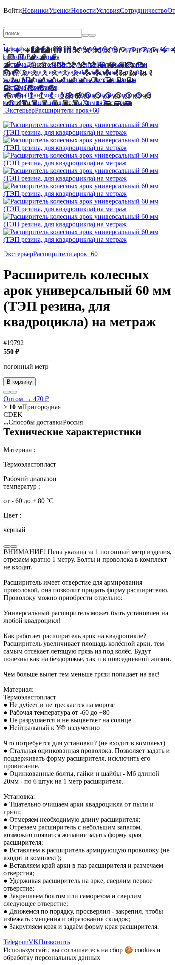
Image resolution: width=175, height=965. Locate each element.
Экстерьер (117, 102)
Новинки (35, 10)
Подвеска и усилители (58, 79)
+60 (94, 110)
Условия (108, 10)
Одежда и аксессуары (50, 72)
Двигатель (41, 64)
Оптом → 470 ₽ (26, 398)
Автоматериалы (95, 49)
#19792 (13, 342)
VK (33, 941)
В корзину (19, 382)
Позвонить (54, 941)
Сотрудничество (143, 10)
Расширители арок (62, 110)
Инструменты (76, 64)
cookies (145, 950)
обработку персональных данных (51, 957)
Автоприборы (138, 49)
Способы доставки (33, 422)
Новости (83, 10)
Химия (92, 102)
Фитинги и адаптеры (51, 102)
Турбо (73, 95)
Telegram (15, 941)
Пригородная (32, 406)
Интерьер (110, 64)
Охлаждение (100, 72)
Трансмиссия (45, 95)
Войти (12, 10)
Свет (98, 79)
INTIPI (62, 49)
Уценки (60, 10)
